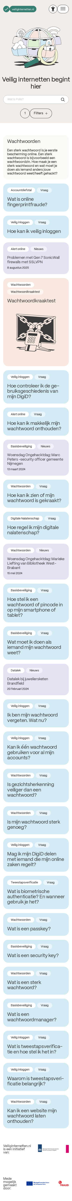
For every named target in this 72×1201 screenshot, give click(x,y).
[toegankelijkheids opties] (53, 9)
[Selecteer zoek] (64, 100)
